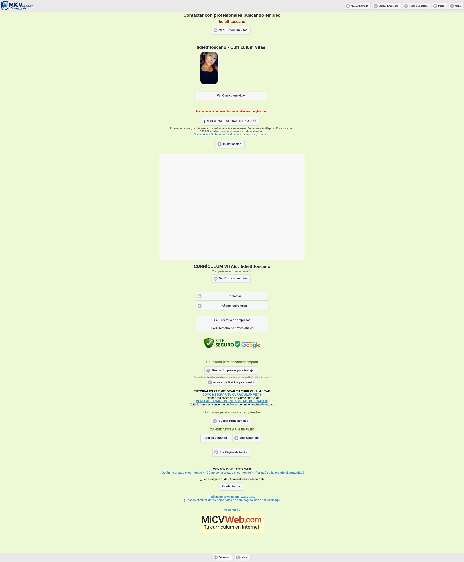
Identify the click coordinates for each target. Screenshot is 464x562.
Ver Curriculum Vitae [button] (233, 30)
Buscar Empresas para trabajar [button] (233, 370)
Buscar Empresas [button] (388, 6)
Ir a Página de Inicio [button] (233, 452)
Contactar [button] (234, 296)
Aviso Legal (248, 496)
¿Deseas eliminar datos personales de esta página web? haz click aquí (232, 500)
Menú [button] (458, 6)
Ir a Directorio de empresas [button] (232, 320)
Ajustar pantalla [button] (359, 6)
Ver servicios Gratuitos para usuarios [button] (233, 382)
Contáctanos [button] (231, 486)
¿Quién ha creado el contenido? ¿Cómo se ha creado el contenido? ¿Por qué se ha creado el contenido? (232, 472)
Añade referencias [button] (234, 305)
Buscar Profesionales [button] (233, 420)
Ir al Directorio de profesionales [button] (232, 328)
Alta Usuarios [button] (249, 437)
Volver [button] (244, 557)
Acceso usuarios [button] (215, 437)
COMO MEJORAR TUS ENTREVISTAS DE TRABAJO (232, 401)
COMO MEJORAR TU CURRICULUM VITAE (232, 394)
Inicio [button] (441, 6)
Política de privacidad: (223, 496)
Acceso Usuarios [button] (418, 6)
